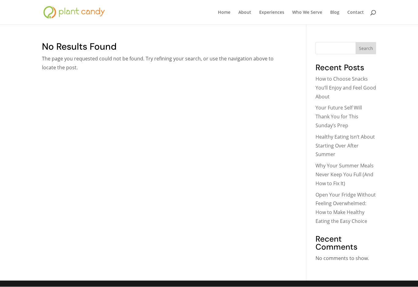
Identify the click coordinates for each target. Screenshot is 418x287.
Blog (334, 12)
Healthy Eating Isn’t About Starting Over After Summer (345, 145)
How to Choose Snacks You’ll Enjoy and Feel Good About (345, 87)
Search (366, 48)
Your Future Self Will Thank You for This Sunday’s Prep (338, 116)
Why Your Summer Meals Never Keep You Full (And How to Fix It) (344, 174)
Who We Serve (307, 12)
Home (224, 12)
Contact (355, 12)
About (244, 12)
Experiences (271, 12)
